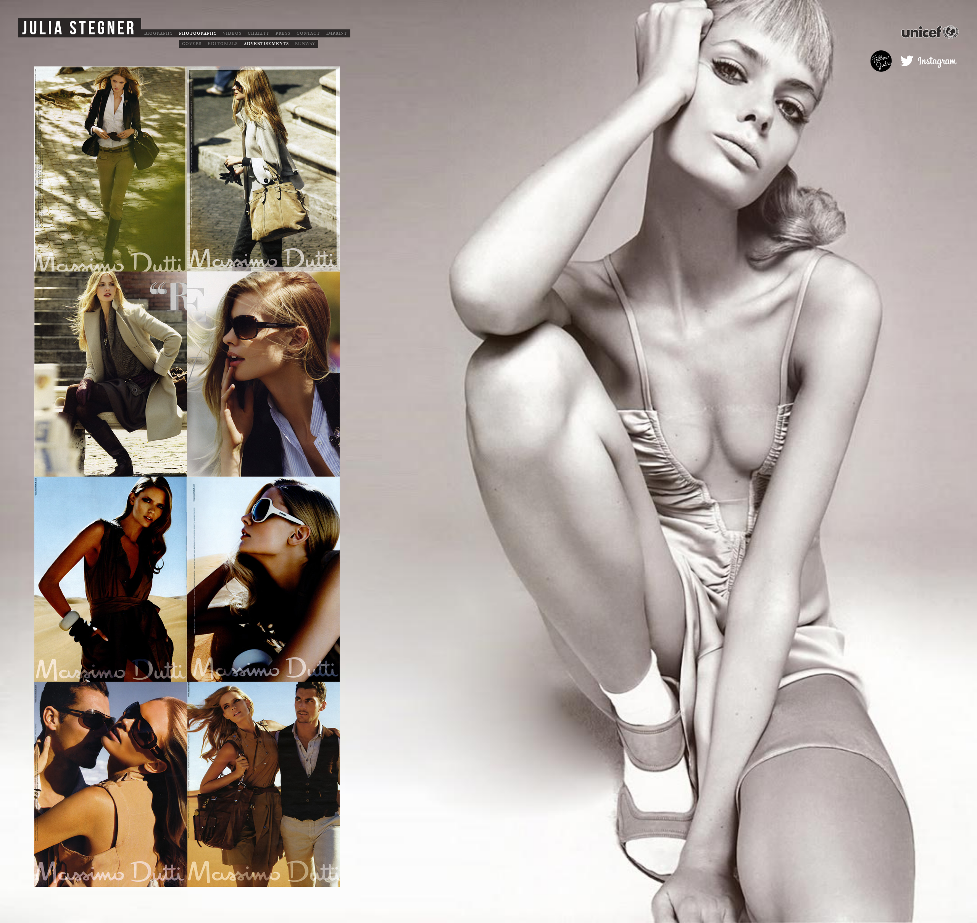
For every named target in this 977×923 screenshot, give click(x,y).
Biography (158, 33)
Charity (258, 33)
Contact (308, 33)
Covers (192, 43)
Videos (232, 33)
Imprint (336, 33)
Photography (198, 33)
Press (283, 33)
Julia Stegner (79, 28)
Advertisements (266, 43)
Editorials (223, 43)
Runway (305, 43)
